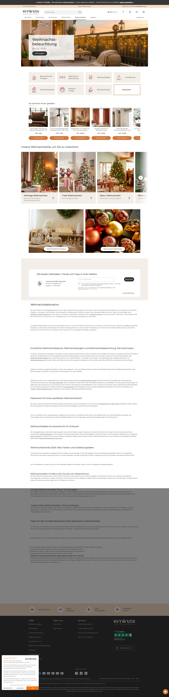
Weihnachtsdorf (35, 436)
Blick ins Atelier (58, 628)
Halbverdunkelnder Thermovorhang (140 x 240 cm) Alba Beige (122, 130)
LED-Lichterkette (57, 382)
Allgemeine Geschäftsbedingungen (40, 645)
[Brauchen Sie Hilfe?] (123, 12)
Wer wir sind (57, 624)
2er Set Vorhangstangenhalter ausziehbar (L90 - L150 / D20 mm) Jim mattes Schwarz (59, 130)
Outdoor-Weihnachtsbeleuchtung (41, 389)
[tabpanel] (69, 17)
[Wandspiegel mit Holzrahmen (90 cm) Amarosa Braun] (80, 117)
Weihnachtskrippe (46, 434)
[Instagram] (85, 673)
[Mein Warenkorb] (143, 12)
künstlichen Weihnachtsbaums (40, 314)
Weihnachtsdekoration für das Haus (50, 438)
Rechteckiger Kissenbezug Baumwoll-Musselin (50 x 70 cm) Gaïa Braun (38, 130)
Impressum (32, 650)
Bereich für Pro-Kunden (85, 637)
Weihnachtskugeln (36, 360)
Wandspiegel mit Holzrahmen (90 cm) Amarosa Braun (80, 129)
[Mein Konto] (130, 12)
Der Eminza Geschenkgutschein (88, 633)
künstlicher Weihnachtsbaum (39, 358)
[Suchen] (79, 12)
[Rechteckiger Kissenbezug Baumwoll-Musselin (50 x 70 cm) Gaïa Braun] (38, 117)
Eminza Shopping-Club (85, 624)
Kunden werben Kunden (85, 628)
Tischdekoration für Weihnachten (108, 404)
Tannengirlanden (68, 387)
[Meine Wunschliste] (137, 12)
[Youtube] (81, 673)
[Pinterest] (76, 673)
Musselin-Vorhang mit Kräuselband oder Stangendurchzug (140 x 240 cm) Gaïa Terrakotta (101, 131)
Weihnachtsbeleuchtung (88, 380)
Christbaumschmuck (96, 314)
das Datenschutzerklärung (105, 287)
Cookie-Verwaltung (34, 654)
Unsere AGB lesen (128, 293)
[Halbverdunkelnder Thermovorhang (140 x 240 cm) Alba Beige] (122, 117)
